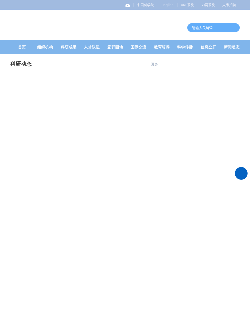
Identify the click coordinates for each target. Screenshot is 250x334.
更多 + (156, 65)
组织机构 (45, 48)
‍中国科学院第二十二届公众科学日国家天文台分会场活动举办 (113, 254)
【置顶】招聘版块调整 (205, 208)
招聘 (173, 197)
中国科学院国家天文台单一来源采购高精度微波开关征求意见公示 (212, 152)
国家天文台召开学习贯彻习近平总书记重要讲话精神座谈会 (113, 208)
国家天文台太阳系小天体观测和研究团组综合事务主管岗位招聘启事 (211, 247)
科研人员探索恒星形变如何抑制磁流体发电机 (54, 142)
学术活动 (210, 65)
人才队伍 (92, 48)
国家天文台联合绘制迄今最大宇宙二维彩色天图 (56, 122)
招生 (193, 197)
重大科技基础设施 (31, 290)
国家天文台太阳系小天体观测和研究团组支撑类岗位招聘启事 (211, 229)
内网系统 (208, 4)
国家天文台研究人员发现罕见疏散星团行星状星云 (58, 151)
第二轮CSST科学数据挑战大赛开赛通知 (213, 170)
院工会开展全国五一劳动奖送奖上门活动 (113, 266)
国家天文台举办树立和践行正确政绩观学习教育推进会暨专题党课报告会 (113, 231)
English (167, 4)
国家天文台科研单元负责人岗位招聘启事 (211, 265)
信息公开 (208, 48)
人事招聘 (229, 4)
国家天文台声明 (200, 77)
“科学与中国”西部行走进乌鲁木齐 (109, 243)
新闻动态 (232, 48)
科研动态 (27, 65)
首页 (22, 48)
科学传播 (185, 48)
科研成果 (68, 48)
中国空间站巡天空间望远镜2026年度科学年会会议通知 (211, 134)
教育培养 (162, 48)
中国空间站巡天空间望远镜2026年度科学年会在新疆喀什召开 (68, 132)
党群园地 (115, 48)
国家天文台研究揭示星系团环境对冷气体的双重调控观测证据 (68, 171)
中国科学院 (145, 4)
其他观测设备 (184, 290)
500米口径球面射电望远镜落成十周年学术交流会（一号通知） (212, 117)
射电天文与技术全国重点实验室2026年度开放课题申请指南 (213, 99)
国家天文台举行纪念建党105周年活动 (113, 219)
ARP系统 (187, 4)
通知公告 (179, 65)
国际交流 (138, 48)
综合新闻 (21, 197)
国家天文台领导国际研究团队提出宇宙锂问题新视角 (60, 161)
